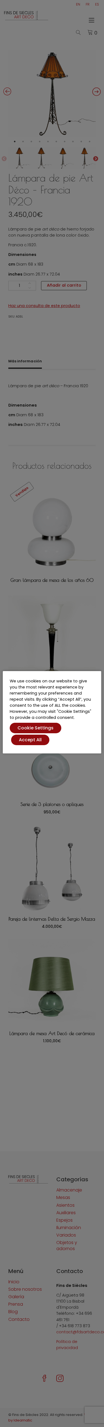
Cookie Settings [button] (35, 728)
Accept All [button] (30, 740)
